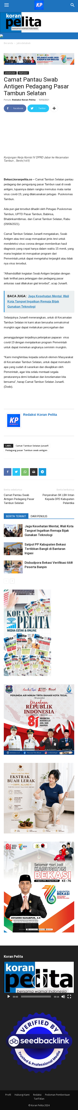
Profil (8, 1094)
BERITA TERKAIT (16, 516)
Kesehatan (23, 73)
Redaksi (37, 1094)
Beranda (8, 43)
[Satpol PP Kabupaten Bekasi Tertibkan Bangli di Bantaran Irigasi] (13, 548)
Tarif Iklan (39, 1098)
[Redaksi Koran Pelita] (14, 420)
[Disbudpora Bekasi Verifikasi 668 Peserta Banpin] (13, 567)
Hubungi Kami (22, 1094)
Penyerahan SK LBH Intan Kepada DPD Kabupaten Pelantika (58, 499)
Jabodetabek (23, 43)
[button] (39, 981)
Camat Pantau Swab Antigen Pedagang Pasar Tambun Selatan (19, 499)
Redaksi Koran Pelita (24, 99)
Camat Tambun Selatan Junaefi (32, 445)
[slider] (36, 997)
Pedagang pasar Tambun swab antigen (26, 450)
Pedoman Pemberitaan (57, 1094)
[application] (39, 981)
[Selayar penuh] (69, 996)
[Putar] (9, 996)
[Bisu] (63, 996)
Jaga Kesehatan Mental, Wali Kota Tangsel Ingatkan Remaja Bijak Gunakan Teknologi (49, 530)
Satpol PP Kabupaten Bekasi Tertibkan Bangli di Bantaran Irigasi (45, 548)
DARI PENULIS (39, 516)
